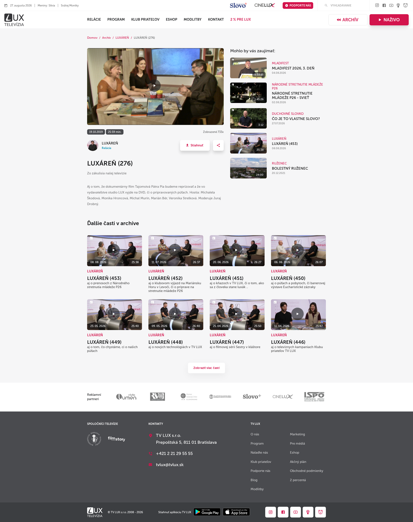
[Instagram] (377, 5)
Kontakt (216, 19)
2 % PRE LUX (240, 19)
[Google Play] (207, 512)
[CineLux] (264, 5)
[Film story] (116, 439)
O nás (255, 434)
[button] (195, 145)
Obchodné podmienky (306, 471)
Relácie (94, 19)
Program (116, 19)
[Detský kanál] (405, 5)
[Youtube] (391, 5)
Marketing (297, 434)
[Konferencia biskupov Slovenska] (94, 439)
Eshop (294, 452)
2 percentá (298, 480)
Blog (254, 480)
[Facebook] (384, 5)
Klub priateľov (145, 19)
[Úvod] (14, 19)
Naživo (392, 19)
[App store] (236, 512)
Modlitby (193, 19)
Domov (92, 38)
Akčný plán (298, 462)
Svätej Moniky (70, 5)
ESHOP (171, 19)
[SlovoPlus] (238, 5)
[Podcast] (398, 5)
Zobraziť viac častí (206, 368)
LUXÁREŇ (122, 38)
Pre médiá (297, 443)
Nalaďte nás (259, 452)
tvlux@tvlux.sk (170, 464)
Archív (350, 19)
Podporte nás (300, 5)
